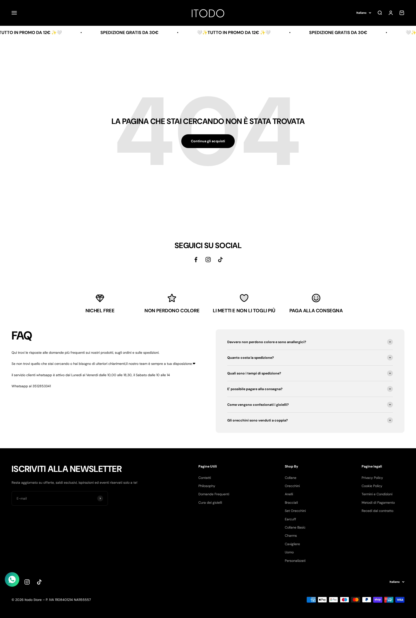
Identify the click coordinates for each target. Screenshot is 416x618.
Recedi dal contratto (377, 511)
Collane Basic (295, 527)
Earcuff (290, 519)
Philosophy (206, 486)
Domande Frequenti (213, 494)
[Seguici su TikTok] (220, 259)
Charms (291, 535)
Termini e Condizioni (377, 494)
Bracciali (291, 502)
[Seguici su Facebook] (196, 259)
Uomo (289, 552)
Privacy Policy (372, 477)
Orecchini (292, 486)
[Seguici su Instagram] (208, 259)
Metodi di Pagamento (378, 502)
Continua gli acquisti (208, 141)
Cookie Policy (372, 486)
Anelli (289, 494)
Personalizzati (295, 560)
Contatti (204, 477)
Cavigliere (292, 544)
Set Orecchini (295, 511)
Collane (290, 477)
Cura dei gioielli (210, 502)
